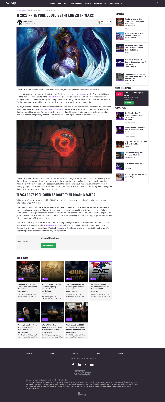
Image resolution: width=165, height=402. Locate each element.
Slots (65, 3)
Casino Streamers (76, 3)
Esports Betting (114, 3)
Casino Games (98, 3)
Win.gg (18, 10)
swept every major (78, 94)
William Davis (28, 21)
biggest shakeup (54, 97)
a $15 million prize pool (52, 225)
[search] (157, 3)
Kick (59, 3)
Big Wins (52, 3)
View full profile (48, 245)
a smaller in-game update (50, 109)
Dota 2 (24, 10)
